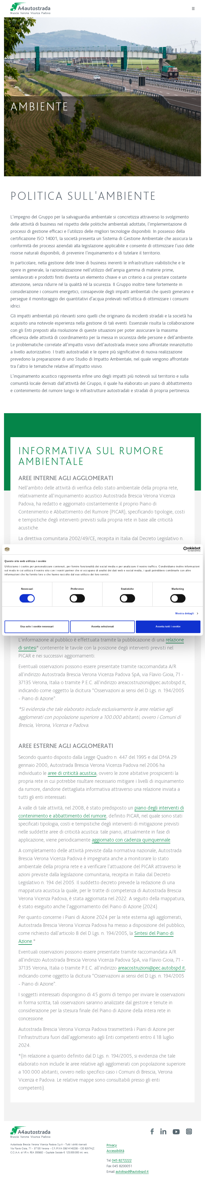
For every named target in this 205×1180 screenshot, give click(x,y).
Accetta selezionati (102, 626)
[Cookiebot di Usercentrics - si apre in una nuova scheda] (177, 549)
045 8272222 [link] (122, 1160)
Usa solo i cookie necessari (37, 626)
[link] (152, 1131)
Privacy (112, 1145)
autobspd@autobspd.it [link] (132, 1172)
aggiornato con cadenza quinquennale (131, 839)
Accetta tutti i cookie (168, 626)
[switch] (77, 598)
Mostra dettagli (184, 613)
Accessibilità (115, 1151)
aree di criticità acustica (72, 773)
